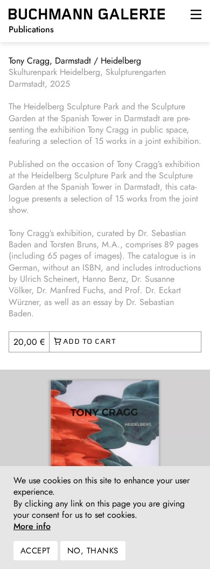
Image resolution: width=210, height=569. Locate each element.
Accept (35, 551)
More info (32, 526)
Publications (31, 29)
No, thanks (92, 551)
